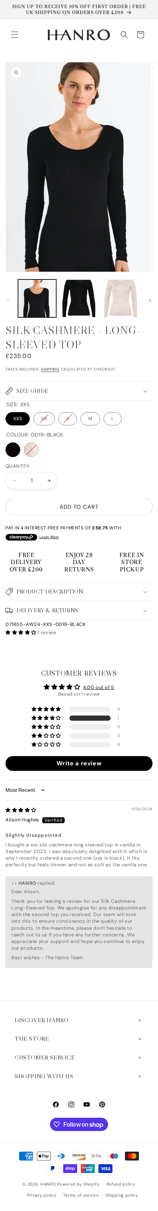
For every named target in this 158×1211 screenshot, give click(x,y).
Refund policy (121, 1184)
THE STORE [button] (32, 1038)
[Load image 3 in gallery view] (120, 298)
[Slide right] (150, 300)
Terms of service (80, 1195)
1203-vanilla (31, 449)
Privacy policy (42, 1195)
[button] (15, 35)
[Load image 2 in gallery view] (79, 298)
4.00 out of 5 (98, 687)
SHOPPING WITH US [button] (44, 1076)
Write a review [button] (79, 763)
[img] (21, 810)
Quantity (17, 466)
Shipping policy (121, 1195)
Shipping (50, 369)
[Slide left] (8, 300)
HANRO (48, 1184)
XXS (17, 418)
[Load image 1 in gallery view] (37, 298)
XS (44, 418)
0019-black (13, 449)
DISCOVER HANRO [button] (41, 1020)
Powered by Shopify (78, 1184)
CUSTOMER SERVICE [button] (45, 1057)
